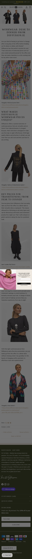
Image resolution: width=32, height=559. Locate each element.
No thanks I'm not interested (24, 285)
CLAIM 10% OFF (24, 283)
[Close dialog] (1, 270)
